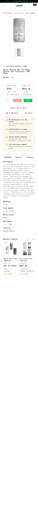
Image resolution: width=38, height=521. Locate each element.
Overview (8, 157)
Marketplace (7, 13)
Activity (18, 157)
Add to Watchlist (12, 113)
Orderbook (30, 157)
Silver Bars (19, 13)
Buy (28, 100)
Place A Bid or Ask (18, 108)
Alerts (29, 113)
